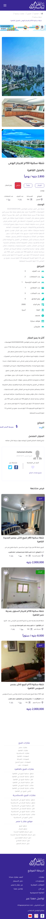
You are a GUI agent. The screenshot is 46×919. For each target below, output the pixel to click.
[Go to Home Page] (42, 13)
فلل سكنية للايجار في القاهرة (23, 783)
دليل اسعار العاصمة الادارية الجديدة (22, 835)
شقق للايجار (23, 829)
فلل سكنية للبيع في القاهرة (23, 780)
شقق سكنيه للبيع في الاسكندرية (23, 800)
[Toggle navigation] (5, 5)
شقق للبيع (23, 826)
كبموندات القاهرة (23, 756)
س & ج (41, 889)
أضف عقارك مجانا (16, 877)
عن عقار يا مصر (17, 885)
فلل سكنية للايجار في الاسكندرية (23, 809)
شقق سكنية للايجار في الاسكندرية (23, 803)
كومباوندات (40, 881)
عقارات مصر (23, 748)
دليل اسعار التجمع (23, 844)
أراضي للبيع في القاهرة (23, 791)
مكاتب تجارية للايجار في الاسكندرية (23, 815)
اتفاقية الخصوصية (37, 893)
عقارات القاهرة (23, 751)
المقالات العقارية (37, 885)
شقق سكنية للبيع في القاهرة (23, 774)
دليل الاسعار (18, 881)
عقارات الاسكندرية (23, 753)
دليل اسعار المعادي (23, 841)
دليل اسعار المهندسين (23, 838)
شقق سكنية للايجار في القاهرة (23, 777)
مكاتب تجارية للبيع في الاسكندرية (23, 812)
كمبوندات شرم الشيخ (23, 762)
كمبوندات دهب (23, 765)
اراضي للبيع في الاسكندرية (23, 817)
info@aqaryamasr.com (25, 905)
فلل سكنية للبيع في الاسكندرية (23, 806)
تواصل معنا (18, 889)
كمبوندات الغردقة (23, 759)
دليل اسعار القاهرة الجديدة (23, 832)
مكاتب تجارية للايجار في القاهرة (23, 788)
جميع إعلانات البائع (35, 473)
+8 (23, 142)
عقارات (41, 877)
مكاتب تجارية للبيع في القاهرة (23, 785)
